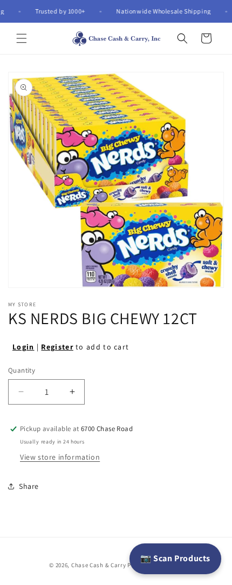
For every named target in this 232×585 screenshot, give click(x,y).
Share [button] (29, 486)
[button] (21, 38)
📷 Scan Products (175, 558)
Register (57, 347)
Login (23, 347)
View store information (60, 457)
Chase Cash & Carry (98, 565)
